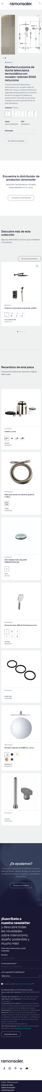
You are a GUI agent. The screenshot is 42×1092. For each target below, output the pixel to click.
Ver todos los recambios (16, 141)
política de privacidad (24, 984)
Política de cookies (7, 1085)
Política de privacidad (8, 1087)
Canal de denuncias (7, 1090)
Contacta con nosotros (21, 885)
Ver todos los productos (30, 259)
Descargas (9, 131)
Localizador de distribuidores (21, 198)
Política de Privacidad (23, 1028)
